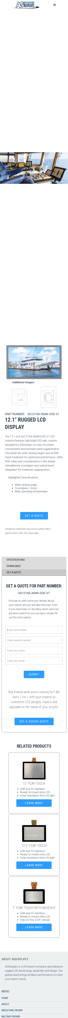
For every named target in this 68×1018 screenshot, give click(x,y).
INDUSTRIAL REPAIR (12, 1010)
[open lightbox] (34, 362)
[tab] (34, 560)
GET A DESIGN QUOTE (34, 721)
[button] (55, 5)
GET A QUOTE (34, 515)
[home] (24, 5)
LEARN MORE (34, 803)
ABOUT (5, 1004)
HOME (5, 998)
